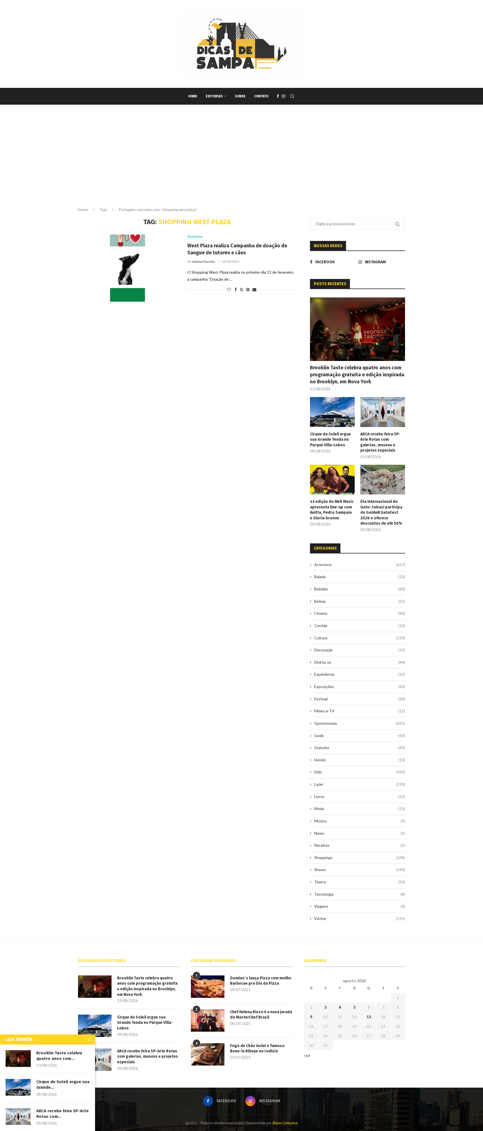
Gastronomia (359, 723)
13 (368, 1016)
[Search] (292, 96)
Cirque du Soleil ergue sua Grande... (62, 1084)
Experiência (359, 674)
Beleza (359, 601)
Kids (359, 771)
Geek (359, 735)
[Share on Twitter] (241, 289)
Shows (359, 869)
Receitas (359, 845)
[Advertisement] (241, 160)
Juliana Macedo (203, 261)
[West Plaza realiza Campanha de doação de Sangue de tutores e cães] (128, 268)
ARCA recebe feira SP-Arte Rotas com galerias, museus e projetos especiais (380, 442)
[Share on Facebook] (236, 289)
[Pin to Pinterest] (248, 289)
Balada (359, 576)
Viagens (359, 906)
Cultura (359, 637)
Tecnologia (359, 894)
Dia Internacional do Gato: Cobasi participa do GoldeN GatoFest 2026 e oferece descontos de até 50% (381, 512)
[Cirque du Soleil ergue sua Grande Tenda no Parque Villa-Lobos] (332, 412)
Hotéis (359, 759)
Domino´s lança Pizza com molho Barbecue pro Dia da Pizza (260, 981)
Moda (359, 808)
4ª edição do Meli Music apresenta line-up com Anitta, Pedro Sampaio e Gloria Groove (332, 509)
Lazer (359, 784)
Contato (261, 96)
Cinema (359, 613)
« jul (307, 1055)
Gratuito (359, 747)
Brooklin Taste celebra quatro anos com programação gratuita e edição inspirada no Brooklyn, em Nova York (357, 375)
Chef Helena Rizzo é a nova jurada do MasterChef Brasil (261, 1015)
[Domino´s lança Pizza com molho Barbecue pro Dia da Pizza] (207, 986)
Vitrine (359, 918)
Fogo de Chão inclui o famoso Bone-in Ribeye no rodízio (257, 1048)
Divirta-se (359, 662)
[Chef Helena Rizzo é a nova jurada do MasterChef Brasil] (207, 1020)
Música (359, 820)
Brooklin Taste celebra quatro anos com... (59, 1055)
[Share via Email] (254, 289)
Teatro (359, 881)
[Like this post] (229, 289)
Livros (359, 796)
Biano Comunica (285, 1123)
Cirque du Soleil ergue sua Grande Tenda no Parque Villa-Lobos (330, 439)
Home (192, 96)
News (359, 833)
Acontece (359, 564)
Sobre (240, 96)
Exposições (359, 686)
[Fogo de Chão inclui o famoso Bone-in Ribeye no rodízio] (207, 1054)
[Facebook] (278, 96)
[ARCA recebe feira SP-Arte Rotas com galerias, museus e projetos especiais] (382, 412)
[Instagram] (283, 96)
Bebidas (359, 588)
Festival (359, 698)
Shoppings (359, 857)
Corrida (359, 625)
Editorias (214, 96)
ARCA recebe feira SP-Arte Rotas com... (62, 1113)
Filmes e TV (359, 710)
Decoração (359, 649)
